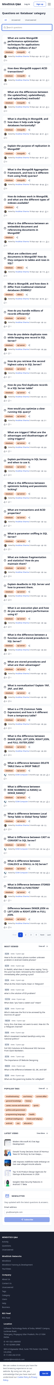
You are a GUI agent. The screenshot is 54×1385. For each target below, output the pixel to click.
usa (18, 1123)
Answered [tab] (16, 20)
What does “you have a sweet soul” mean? (22, 1002)
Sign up (39, 4)
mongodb (21, 52)
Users (4, 1299)
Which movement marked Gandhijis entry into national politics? (24, 1037)
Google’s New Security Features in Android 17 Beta (27, 1183)
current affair (41, 1096)
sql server (21, 318)
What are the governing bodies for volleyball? (24, 1079)
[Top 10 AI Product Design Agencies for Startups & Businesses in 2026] (7, 1173)
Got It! (45, 1373)
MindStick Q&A (11, 4)
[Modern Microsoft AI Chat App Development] (7, 1142)
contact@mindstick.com (14, 1359)
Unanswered (7, 1249)
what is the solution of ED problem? (20, 993)
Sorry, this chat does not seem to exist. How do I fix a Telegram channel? (26, 1025)
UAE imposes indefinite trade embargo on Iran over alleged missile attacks (31, 1162)
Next (42, 935)
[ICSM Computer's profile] (5, 775)
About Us (6, 1279)
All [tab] (6, 20)
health (31, 1114)
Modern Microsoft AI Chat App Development (26, 1142)
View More (41, 1133)
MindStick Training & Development (17, 1264)
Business (6, 1307)
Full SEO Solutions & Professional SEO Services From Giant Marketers (24, 1049)
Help (4, 1303)
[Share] (29, 52)
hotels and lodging (34, 1119)
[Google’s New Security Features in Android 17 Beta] (7, 1183)
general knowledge (13, 1101)
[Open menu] (49, 4)
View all (42, 946)
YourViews (6, 1269)
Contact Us (7, 1283)
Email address (10, 1207)
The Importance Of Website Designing (21, 1060)
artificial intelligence (14, 1119)
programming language (15, 1114)
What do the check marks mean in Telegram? (24, 984)
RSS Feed (6, 1318)
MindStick (6, 1261)
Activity (5, 1241)
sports (36, 1105)
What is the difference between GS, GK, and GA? (25, 1069)
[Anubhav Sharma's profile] (5, 56)
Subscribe (28, 1219)
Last (49, 935)
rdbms (19, 268)
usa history (27, 1096)
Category (6, 1295)
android (9, 1123)
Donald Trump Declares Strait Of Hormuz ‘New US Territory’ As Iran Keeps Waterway (31, 1152)
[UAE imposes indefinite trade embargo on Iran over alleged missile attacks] (7, 1163)
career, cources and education (17, 1105)
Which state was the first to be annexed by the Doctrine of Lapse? (24, 1013)
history (28, 1101)
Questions (6, 1245)
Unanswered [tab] (30, 20)
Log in (27, 4)
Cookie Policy (23, 1377)
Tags (4, 1291)
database (9, 52)
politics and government (15, 1110)
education (28, 1123)
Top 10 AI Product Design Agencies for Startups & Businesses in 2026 (29, 1173)
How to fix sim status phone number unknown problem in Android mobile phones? (24, 958)
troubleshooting (12, 1096)
